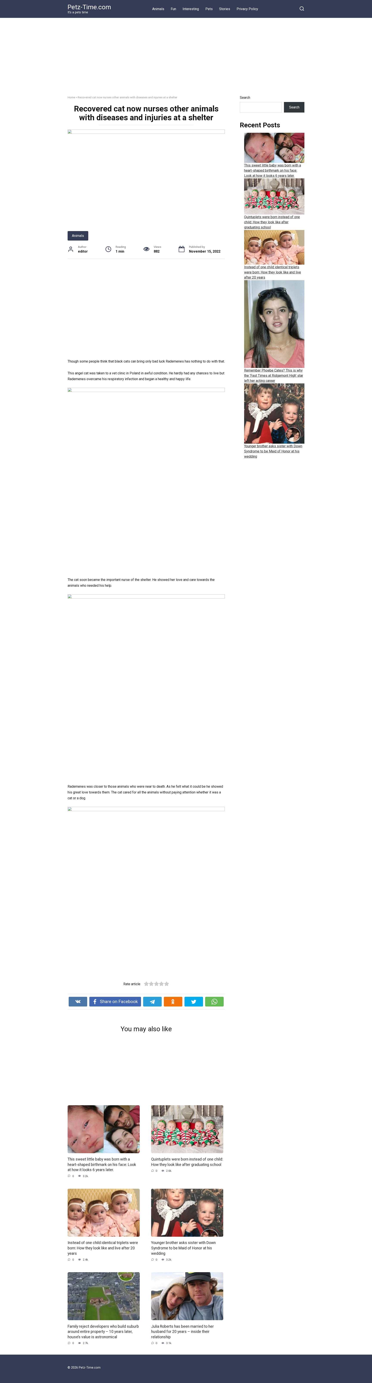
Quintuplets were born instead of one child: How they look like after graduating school (187, 1162)
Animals (158, 9)
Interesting (191, 9)
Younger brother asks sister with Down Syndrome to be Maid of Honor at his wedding (183, 1248)
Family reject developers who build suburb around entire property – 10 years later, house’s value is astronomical (103, 1331)
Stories (224, 9)
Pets (209, 9)
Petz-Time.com (89, 7)
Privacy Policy (247, 9)
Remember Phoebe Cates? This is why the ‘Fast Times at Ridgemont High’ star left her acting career (273, 375)
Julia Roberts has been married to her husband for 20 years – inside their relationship (182, 1331)
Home (71, 97)
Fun (173, 9)
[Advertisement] (186, 60)
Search (245, 98)
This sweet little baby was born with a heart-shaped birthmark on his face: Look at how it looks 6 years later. (102, 1164)
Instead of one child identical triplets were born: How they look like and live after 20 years (103, 1248)
